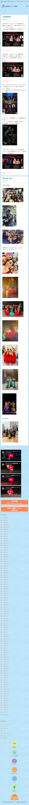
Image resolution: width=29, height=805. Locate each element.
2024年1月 (5, 561)
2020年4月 (5, 652)
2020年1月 (5, 659)
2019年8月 (5, 671)
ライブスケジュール (7, 733)
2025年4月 (5, 536)
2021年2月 (5, 629)
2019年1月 (5, 687)
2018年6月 (5, 700)
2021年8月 (5, 616)
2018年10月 (6, 693)
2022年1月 (5, 607)
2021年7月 (5, 618)
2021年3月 (5, 627)
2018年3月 (5, 707)
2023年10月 (6, 565)
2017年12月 (6, 714)
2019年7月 (5, 673)
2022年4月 (5, 600)
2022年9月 (5, 588)
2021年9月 (5, 613)
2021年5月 (5, 623)
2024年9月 (5, 547)
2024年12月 (6, 543)
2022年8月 (5, 591)
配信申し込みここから (8, 50)
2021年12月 (6, 609)
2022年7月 (5, 593)
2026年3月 (5, 522)
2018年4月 (5, 705)
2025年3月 (5, 538)
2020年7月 (5, 645)
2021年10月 (6, 611)
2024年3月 (5, 556)
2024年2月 (5, 559)
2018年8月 (5, 696)
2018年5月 (5, 703)
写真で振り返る (7, 178)
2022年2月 (5, 604)
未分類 (4, 738)
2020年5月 (5, 650)
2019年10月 (6, 666)
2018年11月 (5, 691)
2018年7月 (5, 698)
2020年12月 (6, 634)
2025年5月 (5, 534)
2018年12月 (6, 689)
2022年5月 (5, 597)
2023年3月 (5, 577)
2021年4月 (5, 625)
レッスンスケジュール (8, 735)
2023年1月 (5, 581)
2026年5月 (5, 518)
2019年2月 (5, 684)
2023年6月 (5, 572)
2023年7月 (5, 570)
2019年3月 (5, 682)
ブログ (4, 731)
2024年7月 (5, 549)
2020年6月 (5, 648)
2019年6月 (5, 675)
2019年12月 (6, 661)
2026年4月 (5, 520)
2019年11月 (5, 664)
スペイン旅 (5, 728)
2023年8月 (5, 568)
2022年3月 (5, 602)
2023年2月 (5, 579)
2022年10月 (6, 586)
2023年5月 (5, 575)
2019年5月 (5, 677)
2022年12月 (6, 584)
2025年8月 (5, 529)
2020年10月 (6, 639)
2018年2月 (5, 709)
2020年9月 (5, 641)
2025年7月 (5, 531)
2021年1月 (5, 632)
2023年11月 (5, 563)
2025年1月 (5, 540)
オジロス (5, 726)
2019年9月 (5, 668)
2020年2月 (5, 657)
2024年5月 (5, 552)
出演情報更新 (6, 17)
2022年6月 (5, 595)
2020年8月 (5, 643)
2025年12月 (6, 524)
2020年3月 (5, 655)
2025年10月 (6, 527)
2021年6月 (5, 620)
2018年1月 (5, 712)
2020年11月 (5, 636)
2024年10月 (6, 545)
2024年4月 (5, 554)
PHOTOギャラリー (7, 724)
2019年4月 (5, 680)
